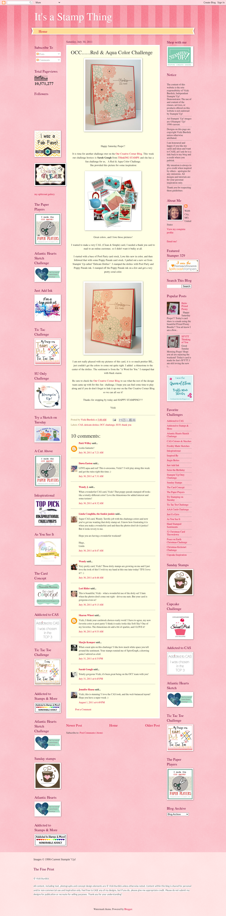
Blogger (128, 909)
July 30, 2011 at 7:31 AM (91, 476)
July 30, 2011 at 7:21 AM (91, 452)
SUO (118, 424)
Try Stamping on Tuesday (175, 498)
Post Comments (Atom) (91, 732)
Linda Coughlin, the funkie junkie (97, 514)
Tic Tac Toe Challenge (177, 504)
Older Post (152, 725)
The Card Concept (176, 487)
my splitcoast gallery (44, 194)
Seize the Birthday (176, 470)
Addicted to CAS (175, 420)
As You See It (173, 519)
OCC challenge (107, 424)
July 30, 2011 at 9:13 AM (91, 604)
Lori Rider (84, 588)
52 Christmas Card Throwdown (176, 533)
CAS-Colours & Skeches (179, 441)
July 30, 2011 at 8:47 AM (91, 550)
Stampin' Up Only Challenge (176, 476)
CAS (80, 424)
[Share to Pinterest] (134, 420)
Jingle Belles (173, 460)
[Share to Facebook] (130, 420)
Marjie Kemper (87, 642)
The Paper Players (176, 492)
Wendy (82, 561)
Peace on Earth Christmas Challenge (177, 541)
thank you (126, 424)
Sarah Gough (86, 669)
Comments (44, 60)
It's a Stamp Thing (73, 16)
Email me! (172, 241)
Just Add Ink (173, 465)
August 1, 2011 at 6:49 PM (92, 702)
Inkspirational (174, 450)
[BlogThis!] (124, 420)
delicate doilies (91, 424)
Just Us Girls (173, 514)
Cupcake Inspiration (177, 554)
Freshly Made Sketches (178, 446)
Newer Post (74, 725)
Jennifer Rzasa (86, 689)
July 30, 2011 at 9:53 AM (91, 631)
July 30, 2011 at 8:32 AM (91, 503)
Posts (41, 54)
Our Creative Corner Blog (129, 153)
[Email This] (120, 420)
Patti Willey (85, 443)
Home (43, 31)
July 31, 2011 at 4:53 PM (91, 658)
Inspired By (172, 455)
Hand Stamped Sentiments (174, 525)
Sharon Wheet (86, 615)
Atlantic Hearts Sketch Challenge (178, 435)
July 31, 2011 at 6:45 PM (91, 678)
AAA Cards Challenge (178, 509)
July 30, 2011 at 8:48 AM (91, 577)
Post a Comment (83, 709)
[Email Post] (114, 419)
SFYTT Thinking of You (186, 339)
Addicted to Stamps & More (178, 427)
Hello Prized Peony (185, 306)
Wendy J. (83, 487)
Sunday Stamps (174, 482)
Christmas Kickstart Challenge (176, 548)
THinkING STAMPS (128, 157)
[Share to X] (127, 420)
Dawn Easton (86, 463)
